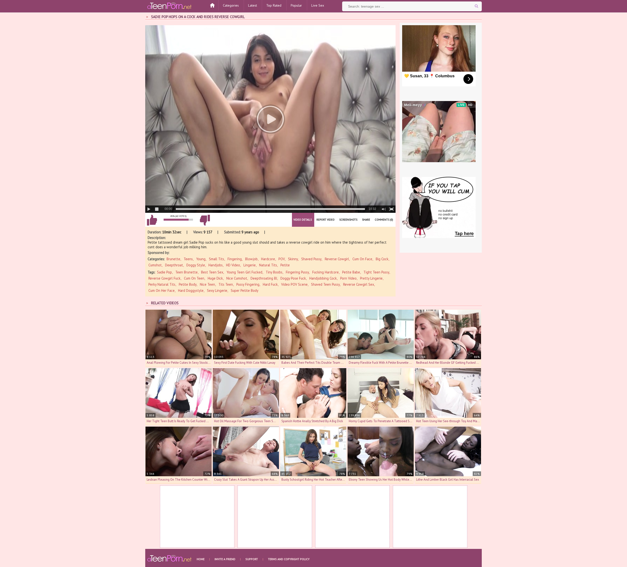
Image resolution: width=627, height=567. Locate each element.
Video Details (302, 219)
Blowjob (251, 259)
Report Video (325, 219)
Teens (188, 259)
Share (366, 219)
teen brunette (186, 272)
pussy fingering (247, 284)
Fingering (235, 259)
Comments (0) (384, 219)
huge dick (215, 278)
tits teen (225, 284)
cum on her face (161, 290)
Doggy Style (195, 265)
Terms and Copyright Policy (289, 559)
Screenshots (348, 219)
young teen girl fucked (244, 272)
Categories (231, 5)
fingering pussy (297, 272)
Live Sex (317, 5)
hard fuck (270, 284)
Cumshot (155, 265)
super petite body (244, 290)
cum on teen (194, 278)
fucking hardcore (325, 272)
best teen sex (212, 272)
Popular (296, 5)
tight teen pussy (376, 272)
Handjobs (215, 265)
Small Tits (216, 259)
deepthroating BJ (264, 278)
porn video (348, 278)
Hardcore (268, 259)
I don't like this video (204, 220)
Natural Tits (268, 265)
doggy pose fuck (293, 278)
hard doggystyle (191, 290)
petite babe (351, 272)
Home (201, 559)
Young (200, 259)
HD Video (233, 265)
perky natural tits (161, 284)
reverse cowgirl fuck (164, 278)
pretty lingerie (371, 278)
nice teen (207, 284)
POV (281, 259)
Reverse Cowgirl (337, 259)
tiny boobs (274, 272)
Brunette (173, 259)
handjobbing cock (323, 278)
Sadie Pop (164, 272)
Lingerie (249, 265)
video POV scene (294, 284)
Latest (252, 5)
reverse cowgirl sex (358, 284)
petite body (187, 284)
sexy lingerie (217, 290)
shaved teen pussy (325, 284)
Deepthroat (174, 265)
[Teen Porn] (169, 5)
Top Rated (273, 5)
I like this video (151, 220)
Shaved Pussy (311, 259)
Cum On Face (362, 259)
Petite (285, 265)
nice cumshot (236, 278)
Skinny (293, 259)
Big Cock (382, 259)
